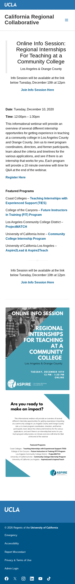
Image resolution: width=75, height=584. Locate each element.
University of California (44, 527)
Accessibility (12, 543)
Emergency (11, 535)
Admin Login (11, 568)
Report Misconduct (15, 551)
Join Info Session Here (37, 90)
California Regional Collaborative (29, 19)
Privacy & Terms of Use (18, 560)
